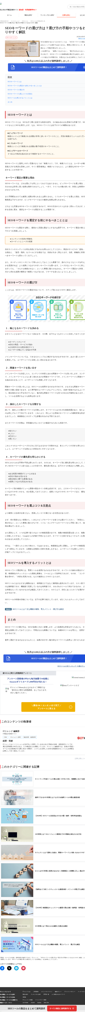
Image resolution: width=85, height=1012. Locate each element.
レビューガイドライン (46, 991)
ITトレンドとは (26, 991)
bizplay (39, 1002)
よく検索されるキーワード (58, 994)
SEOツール (25, 21)
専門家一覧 (46, 994)
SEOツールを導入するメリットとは (20, 98)
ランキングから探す (47, 15)
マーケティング (15, 21)
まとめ (10, 102)
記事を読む (66, 15)
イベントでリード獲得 (40, 1000)
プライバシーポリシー (69, 991)
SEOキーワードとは (14, 81)
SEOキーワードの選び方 (16, 90)
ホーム (9, 15)
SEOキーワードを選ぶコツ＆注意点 (20, 94)
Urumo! (33, 1002)
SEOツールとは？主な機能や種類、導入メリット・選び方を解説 (38, 609)
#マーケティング (11, 37)
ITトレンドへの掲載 (28, 1000)
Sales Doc (46, 1002)
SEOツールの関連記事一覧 (38, 21)
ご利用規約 (36, 991)
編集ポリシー (58, 991)
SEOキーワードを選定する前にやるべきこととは (25, 86)
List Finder (25, 1002)
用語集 (24, 997)
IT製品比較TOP (4, 21)
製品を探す (28, 15)
